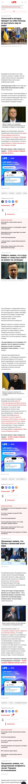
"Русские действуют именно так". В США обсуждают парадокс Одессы (12, 522)
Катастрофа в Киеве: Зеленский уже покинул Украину (13, 754)
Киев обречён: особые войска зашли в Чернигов (11, 222)
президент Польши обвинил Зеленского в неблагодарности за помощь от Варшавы (14, 135)
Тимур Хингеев (6, 719)
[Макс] (6, 201)
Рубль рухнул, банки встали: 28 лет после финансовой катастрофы (12, 246)
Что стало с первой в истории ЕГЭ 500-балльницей (11, 513)
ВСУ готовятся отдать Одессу (9, 772)
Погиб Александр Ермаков (8, 237)
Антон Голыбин (6, 474)
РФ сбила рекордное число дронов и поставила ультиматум (14, 532)
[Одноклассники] (16, 201)
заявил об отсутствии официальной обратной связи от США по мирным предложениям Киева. (14, 403)
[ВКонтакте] (12, 201)
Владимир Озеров (6, 188)
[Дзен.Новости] (2, 201)
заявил (17, 602)
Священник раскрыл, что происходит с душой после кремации (13, 228)
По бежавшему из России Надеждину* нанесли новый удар (14, 508)
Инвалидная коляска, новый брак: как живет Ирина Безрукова (13, 233)
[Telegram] (9, 201)
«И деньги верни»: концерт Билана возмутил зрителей (13, 241)
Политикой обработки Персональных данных (10, 6)
